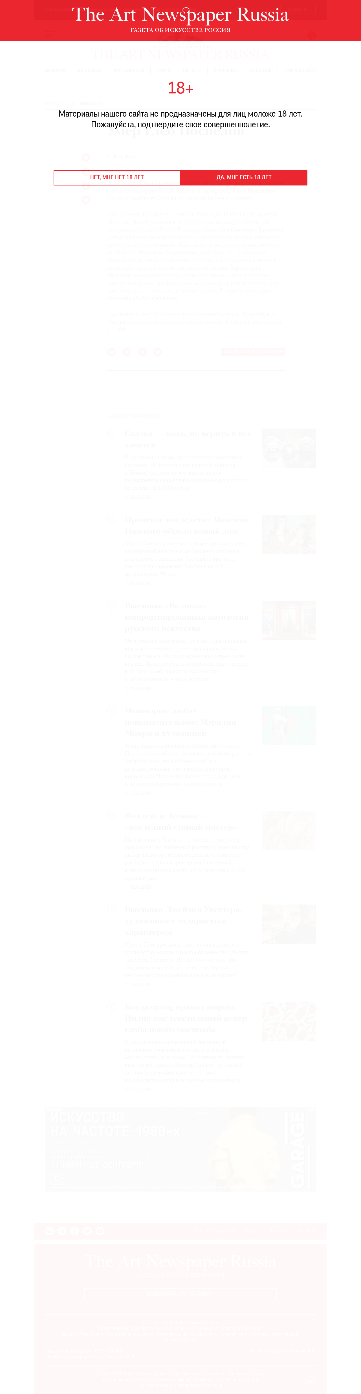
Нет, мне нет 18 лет (117, 178)
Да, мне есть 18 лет (244, 178)
